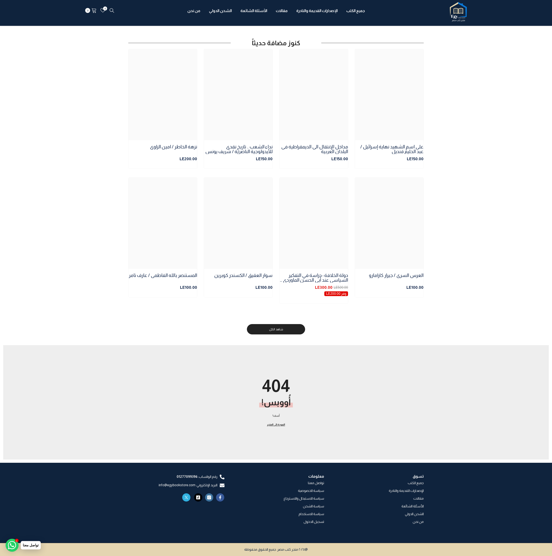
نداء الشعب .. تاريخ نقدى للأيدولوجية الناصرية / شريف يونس (239, 149)
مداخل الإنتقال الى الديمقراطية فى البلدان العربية (314, 149)
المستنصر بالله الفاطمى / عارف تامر (163, 275)
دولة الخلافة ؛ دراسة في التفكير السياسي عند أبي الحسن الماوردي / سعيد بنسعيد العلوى (314, 278)
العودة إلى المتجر (276, 424)
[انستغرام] (209, 497)
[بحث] (112, 10)
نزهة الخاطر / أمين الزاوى (173, 146)
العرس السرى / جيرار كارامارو (396, 275)
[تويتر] (186, 497)
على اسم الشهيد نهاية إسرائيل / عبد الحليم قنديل (391, 149)
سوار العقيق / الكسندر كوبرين (243, 275)
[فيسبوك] (220, 497)
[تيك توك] (198, 497)
